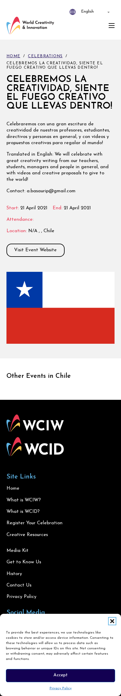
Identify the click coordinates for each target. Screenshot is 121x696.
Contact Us (18, 585)
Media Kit (17, 550)
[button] (112, 621)
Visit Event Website (35, 250)
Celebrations (45, 56)
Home (13, 56)
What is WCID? (23, 511)
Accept (60, 675)
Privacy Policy (61, 688)
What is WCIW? (23, 500)
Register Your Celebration (34, 523)
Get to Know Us (23, 562)
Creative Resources (27, 534)
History (14, 574)
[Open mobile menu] (112, 25)
